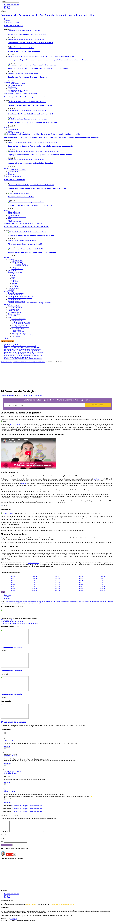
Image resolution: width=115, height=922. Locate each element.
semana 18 (16, 603)
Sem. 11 (12, 580)
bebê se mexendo (15, 424)
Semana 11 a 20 (39, 362)
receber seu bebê (33, 563)
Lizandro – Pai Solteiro (19, 333)
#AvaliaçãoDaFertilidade (16, 132)
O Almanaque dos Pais (11, 5)
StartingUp (13, 919)
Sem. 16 (12, 582)
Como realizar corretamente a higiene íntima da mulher (30, 43)
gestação (59, 601)
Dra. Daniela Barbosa (18, 320)
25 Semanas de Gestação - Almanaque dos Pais (26, 812)
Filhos (6, 210)
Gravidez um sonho (18, 332)
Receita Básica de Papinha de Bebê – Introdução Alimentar (32, 252)
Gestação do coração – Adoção (18, 90)
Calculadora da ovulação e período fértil (20, 296)
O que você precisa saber (16, 85)
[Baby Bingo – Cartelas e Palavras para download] (20, 93)
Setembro (15, 282)
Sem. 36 (12, 590)
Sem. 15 (102, 580)
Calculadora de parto (14, 299)
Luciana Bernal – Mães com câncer (23, 335)
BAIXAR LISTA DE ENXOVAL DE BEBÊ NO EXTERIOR (30, 105)
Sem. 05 (102, 576)
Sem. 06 (12, 578)
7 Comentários (37, 395)
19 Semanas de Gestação (12, 621)
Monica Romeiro (13, 311)
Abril (13, 273)
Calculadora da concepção (16, 301)
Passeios (11, 290)
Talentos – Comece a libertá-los (21, 197)
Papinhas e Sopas (17, 261)
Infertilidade (11, 174)
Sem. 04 (80, 576)
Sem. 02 (34, 576)
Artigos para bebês (14, 213)
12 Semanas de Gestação (11, 671)
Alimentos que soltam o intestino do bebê (25, 244)
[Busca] (1, 11)
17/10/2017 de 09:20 (10, 756)
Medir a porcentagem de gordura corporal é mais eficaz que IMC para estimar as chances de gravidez (49, 60)
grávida (70, 601)
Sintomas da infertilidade (14, 180)
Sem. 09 (80, 578)
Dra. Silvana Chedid (18, 328)
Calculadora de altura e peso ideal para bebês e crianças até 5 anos (29, 302)
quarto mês (99, 601)
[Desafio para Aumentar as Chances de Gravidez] (24, 73)
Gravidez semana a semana (25, 362)
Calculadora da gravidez (16, 293)
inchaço (23, 483)
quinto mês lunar (108, 601)
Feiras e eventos (13, 288)
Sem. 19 (80, 582)
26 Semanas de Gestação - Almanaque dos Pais (26, 808)
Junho (13, 277)
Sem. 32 (34, 588)
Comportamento (13, 129)
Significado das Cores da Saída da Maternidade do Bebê (31, 114)
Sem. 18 (57, 582)
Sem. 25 (102, 584)
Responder (7, 746)
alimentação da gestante (28, 601)
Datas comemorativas (15, 272)
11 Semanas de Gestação (11, 647)
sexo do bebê (36, 603)
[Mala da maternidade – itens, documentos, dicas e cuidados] (27, 119)
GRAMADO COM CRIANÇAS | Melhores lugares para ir (22, 350)
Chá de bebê (12, 87)
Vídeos (6, 338)
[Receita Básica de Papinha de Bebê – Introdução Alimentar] (27, 249)
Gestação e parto (9, 82)
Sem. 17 (34, 582)
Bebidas (14, 267)
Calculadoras (8, 291)
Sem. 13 (57, 580)
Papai (6, 168)
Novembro (15, 285)
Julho (13, 278)
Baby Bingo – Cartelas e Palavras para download (24, 97)
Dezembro (15, 286)
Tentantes (7, 20)
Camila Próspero (17, 330)
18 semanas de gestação (12, 601)
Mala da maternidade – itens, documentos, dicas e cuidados (32, 122)
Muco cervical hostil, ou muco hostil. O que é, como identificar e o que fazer (39, 68)
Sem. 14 (80, 580)
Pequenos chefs (17, 262)
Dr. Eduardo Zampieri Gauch (21, 322)
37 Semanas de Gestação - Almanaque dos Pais (26, 805)
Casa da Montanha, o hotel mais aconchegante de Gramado (23, 352)
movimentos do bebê (88, 601)
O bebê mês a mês (14, 212)
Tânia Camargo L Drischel (12, 771)
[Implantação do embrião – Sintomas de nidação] (24, 31)
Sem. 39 (80, 590)
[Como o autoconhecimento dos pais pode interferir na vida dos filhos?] (31, 185)
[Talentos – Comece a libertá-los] (18, 193)
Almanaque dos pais (7, 395)
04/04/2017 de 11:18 (10, 773)
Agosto (14, 280)
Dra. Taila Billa (12, 315)
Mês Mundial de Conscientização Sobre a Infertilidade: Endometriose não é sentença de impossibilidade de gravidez (52, 137)
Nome (3, 835)
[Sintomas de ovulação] (12, 22)
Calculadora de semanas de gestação (20, 298)
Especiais (7, 257)
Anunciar (7, 6)
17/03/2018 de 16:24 (10, 740)
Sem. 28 (57, 586)
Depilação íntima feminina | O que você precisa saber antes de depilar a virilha (40, 155)
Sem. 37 (34, 590)
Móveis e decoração (14, 222)
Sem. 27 (34, 586)
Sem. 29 (80, 586)
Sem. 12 (34, 580)
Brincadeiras (12, 270)
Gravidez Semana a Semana (17, 83)
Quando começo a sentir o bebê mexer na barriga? (20, 623)
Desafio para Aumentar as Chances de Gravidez (27, 77)
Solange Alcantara (14, 314)
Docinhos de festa (17, 269)
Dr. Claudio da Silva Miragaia (21, 323)
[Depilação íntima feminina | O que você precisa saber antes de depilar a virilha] (33, 151)
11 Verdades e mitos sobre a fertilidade (24, 51)
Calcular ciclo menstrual (15, 294)
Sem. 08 (57, 578)
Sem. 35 (102, 588)
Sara (5, 790)
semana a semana (26, 603)
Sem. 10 (102, 578)
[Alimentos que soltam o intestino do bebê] (22, 240)
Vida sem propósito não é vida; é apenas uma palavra (30, 205)
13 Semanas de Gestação (11, 694)
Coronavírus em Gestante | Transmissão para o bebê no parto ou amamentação (40, 146)
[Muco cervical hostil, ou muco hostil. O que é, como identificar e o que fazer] (32, 65)
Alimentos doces (20, 264)
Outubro (14, 283)
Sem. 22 (34, 584)
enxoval (53, 601)
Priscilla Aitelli (16, 336)
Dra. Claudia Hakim (14, 306)
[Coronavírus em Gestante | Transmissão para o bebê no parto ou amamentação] (34, 142)
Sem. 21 (12, 584)
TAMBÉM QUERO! (98, 405)
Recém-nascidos (13, 215)
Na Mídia (7, 8)
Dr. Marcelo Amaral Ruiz (19, 325)
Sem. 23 (57, 584)
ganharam (97, 479)
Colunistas (7, 304)
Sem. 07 (34, 578)
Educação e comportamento (17, 217)
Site (2, 841)
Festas (10, 218)
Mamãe (6, 127)
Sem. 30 (102, 586)
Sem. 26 (12, 586)
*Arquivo (10, 317)
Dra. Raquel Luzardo (14, 312)
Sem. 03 (57, 576)
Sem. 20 (102, 582)
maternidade (77, 601)
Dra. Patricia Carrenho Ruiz (20, 327)
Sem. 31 (12, 588)
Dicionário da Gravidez (15, 92)
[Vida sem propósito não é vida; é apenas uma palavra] (26, 202)
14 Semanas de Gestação (13, 722)
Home (6, 19)
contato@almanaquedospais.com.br (62, 904)
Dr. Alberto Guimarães (19, 319)
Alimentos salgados (21, 265)
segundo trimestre (6, 603)
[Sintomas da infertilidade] (13, 176)
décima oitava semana (43, 601)
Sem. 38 (57, 590)
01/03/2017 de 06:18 (10, 791)
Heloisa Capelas (13, 309)
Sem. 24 (80, 584)
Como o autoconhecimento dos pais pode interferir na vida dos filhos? (37, 188)
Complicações (12, 88)
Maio (13, 275)
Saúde (10, 131)
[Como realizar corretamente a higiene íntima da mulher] (26, 39)
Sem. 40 (102, 590)
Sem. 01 (12, 576)
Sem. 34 (80, 588)
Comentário (5, 832)
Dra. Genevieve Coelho (15, 307)
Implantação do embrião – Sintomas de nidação (27, 34)
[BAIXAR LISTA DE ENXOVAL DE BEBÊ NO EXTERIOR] (27, 102)
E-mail (3, 838)
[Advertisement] (55, 375)
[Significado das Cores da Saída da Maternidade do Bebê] (27, 110)
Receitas (11, 259)
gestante (65, 601)
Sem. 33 (57, 588)
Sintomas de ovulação (13, 26)
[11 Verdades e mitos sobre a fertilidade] (21, 48)
